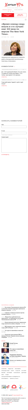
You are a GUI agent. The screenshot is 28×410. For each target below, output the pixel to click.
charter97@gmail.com (6, 402)
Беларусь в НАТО (14, 378)
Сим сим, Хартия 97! (20, 15)
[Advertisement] (14, 104)
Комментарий (4, 137)
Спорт (12, 370)
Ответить (4, 77)
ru (10, 11)
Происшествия (5, 370)
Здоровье (23, 372)
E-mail (3, 130)
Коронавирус (4, 378)
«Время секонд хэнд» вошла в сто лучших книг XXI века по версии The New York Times (13, 29)
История (24, 370)
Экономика (18, 368)
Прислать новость (7, 9)
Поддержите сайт (7, 15)
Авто (2, 374)
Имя (2, 124)
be (8, 11)
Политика (3, 368)
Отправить (5, 154)
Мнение (3, 340)
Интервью (9, 372)
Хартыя (14, 5)
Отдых (7, 374)
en (13, 11)
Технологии (17, 372)
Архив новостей (18, 9)
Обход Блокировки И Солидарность (10, 376)
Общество (10, 368)
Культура (18, 370)
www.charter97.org (18, 395)
